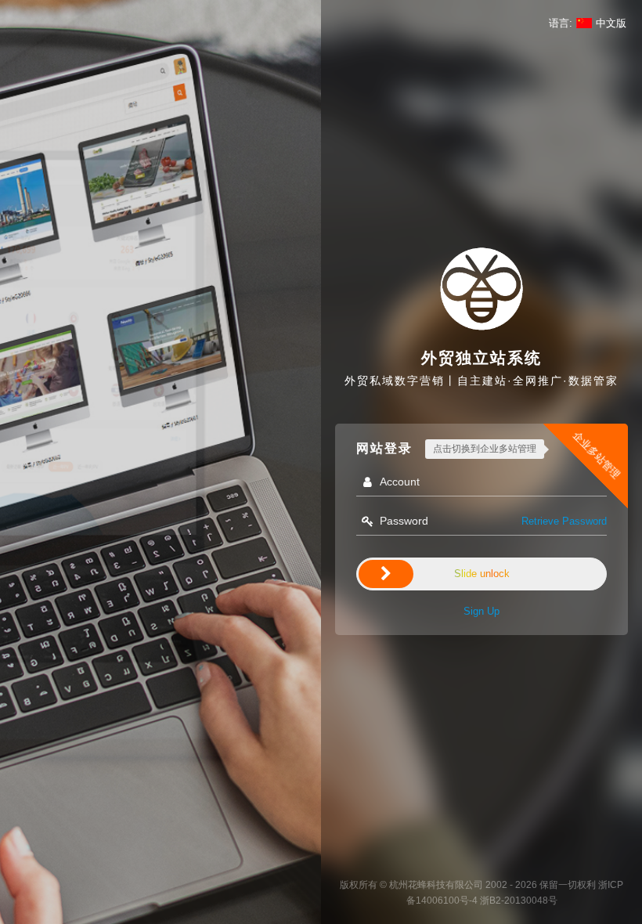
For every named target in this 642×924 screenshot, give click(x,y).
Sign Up (481, 611)
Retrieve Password (564, 521)
